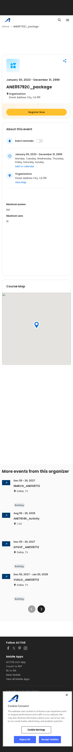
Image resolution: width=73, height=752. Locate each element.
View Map (20, 182)
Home (5, 26)
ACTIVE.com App (16, 662)
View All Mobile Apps (18, 679)
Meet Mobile (13, 675)
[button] (65, 61)
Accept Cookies (49, 739)
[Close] (66, 695)
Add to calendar (24, 166)
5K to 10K (11, 670)
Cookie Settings (36, 729)
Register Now (36, 112)
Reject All (25, 739)
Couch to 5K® (14, 666)
